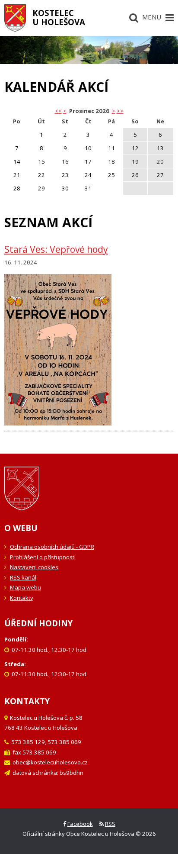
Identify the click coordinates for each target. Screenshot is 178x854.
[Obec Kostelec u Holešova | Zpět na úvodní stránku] (15, 18)
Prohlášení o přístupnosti (43, 557)
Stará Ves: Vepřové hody (56, 249)
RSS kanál (23, 577)
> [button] (113, 111)
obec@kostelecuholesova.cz (50, 762)
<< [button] (58, 111)
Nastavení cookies (34, 567)
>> (120, 111)
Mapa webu (25, 587)
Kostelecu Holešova (58, 17)
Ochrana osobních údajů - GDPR (52, 547)
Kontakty (21, 598)
